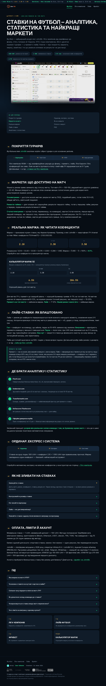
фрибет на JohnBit (81, 560)
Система (83, 448)
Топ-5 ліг (41, 157)
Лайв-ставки (13, 127)
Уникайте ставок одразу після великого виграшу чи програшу (34, 516)
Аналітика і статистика (17, 130)
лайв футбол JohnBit (23, 343)
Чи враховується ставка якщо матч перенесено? (29, 604)
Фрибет (96, 6)
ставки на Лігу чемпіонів (37, 169)
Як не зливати (59, 121)
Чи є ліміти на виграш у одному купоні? (24, 610)
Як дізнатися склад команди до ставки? (25, 597)
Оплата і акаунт (59, 124)
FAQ (55, 127)
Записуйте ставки (16, 483)
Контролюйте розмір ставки (20, 496)
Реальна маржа (14, 124)
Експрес (53, 448)
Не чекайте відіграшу (17, 503)
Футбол (69, 6)
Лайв (89, 6)
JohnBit (23, 151)
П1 (10, 269)
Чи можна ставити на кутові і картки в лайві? (27, 584)
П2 (69, 269)
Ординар (22, 448)
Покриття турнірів (15, 118)
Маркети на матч (15, 121)
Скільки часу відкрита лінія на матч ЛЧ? (25, 591)
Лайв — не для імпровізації (20, 509)
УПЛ (64, 157)
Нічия (41, 269)
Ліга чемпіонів (80, 6)
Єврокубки (18, 157)
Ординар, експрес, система (64, 118)
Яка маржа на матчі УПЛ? (19, 578)
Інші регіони (87, 157)
